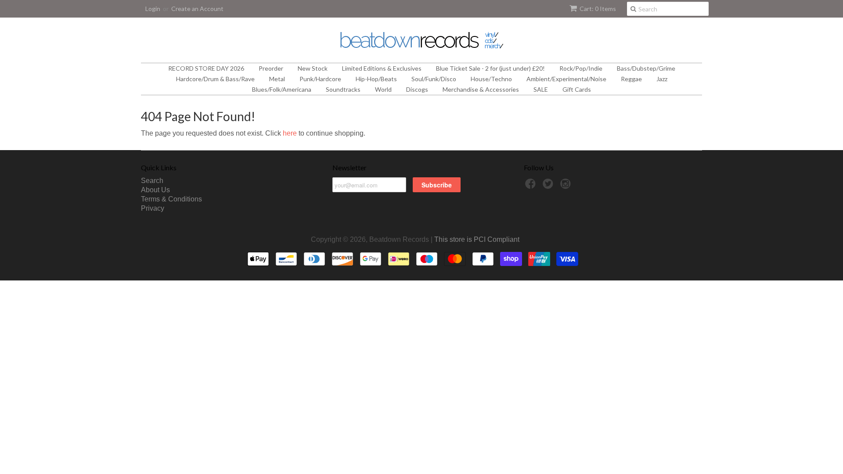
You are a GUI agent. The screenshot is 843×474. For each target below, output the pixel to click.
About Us (155, 190)
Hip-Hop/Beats (376, 79)
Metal (277, 79)
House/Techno (491, 79)
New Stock (313, 68)
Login (152, 8)
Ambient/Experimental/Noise (566, 79)
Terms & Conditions (171, 199)
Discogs (417, 89)
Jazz (661, 79)
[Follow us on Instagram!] (566, 186)
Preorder (271, 68)
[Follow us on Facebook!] (531, 186)
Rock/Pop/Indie (580, 68)
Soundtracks (343, 89)
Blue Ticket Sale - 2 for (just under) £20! (490, 68)
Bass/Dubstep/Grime (646, 68)
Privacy (152, 208)
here (290, 133)
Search (152, 180)
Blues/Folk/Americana (281, 89)
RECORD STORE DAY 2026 (206, 68)
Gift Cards (576, 89)
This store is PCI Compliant (476, 239)
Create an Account (197, 8)
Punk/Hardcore (320, 79)
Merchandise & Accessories (481, 89)
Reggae (631, 79)
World (383, 89)
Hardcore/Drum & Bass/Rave (215, 79)
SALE (540, 89)
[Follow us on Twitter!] (549, 186)
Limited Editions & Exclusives (382, 68)
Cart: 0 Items (598, 8)
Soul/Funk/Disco (433, 79)
